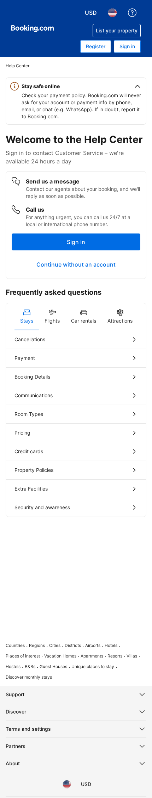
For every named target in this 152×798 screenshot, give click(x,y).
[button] (76, 86)
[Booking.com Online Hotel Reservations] (32, 28)
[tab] (26, 316)
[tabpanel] (76, 423)
